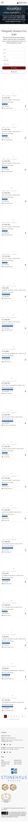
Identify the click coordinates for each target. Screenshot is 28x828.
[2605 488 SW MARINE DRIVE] (14, 657)
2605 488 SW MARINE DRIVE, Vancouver (14, 670)
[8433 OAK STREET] (14, 245)
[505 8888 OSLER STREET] (14, 562)
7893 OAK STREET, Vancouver (11, 480)
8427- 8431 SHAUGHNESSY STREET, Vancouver (14, 385)
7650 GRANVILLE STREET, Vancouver (13, 702)
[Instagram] (7, 744)
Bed (4, 53)
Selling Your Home (5, 762)
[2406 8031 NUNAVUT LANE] (14, 625)
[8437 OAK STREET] (14, 86)
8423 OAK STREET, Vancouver (11, 227)
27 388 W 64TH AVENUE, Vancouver (13, 448)
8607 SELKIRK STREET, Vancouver (12, 417)
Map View (15, 71)
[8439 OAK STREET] (14, 118)
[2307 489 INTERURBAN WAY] (14, 340)
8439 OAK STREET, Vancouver (11, 131)
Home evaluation (18, 762)
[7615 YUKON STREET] (14, 594)
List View (15, 67)
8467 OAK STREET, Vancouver (11, 322)
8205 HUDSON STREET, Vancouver (12, 544)
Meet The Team (18, 764)
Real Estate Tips (5, 764)
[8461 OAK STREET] (14, 150)
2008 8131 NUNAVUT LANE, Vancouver (14, 290)
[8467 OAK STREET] (14, 308)
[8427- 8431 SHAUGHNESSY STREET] (14, 372)
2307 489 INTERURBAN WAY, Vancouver (14, 353)
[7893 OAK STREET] (14, 467)
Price (5, 49)
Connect (3, 765)
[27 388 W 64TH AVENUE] (14, 435)
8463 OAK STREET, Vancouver (11, 195)
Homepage (6, 12)
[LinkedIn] (10, 744)
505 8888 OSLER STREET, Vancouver (12, 575)
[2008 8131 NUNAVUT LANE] (14, 277)
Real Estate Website (19, 808)
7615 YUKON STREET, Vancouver (12, 607)
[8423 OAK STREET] (14, 213)
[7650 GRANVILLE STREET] (14, 689)
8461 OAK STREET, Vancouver (11, 163)
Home (2, 760)
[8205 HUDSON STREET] (14, 530)
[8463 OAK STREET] (14, 182)
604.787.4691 (7, 736)
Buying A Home (17, 760)
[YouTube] (4, 744)
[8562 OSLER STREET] (14, 499)
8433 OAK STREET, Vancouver (11, 258)
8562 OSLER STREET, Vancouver (11, 512)
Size (5, 56)
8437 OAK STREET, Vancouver (11, 100)
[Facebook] (1, 744)
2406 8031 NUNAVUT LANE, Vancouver (14, 639)
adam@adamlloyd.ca (10, 738)
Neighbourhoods (14, 12)
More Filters (6, 60)
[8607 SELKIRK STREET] (14, 404)
